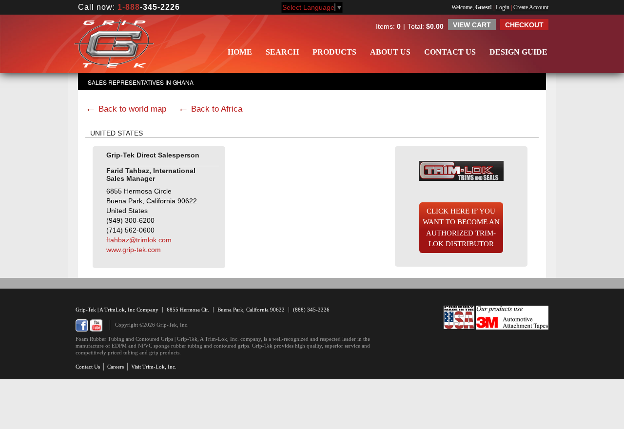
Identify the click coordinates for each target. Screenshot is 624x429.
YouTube (96, 325)
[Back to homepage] (114, 44)
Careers (115, 367)
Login (502, 7)
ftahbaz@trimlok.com (139, 240)
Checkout (524, 25)
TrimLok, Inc (120, 309)
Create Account (530, 7)
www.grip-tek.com (133, 250)
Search (282, 52)
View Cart (472, 25)
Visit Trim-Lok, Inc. (153, 367)
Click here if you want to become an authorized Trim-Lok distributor (461, 227)
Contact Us (450, 52)
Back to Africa (216, 109)
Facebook (82, 325)
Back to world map (132, 109)
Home (240, 52)
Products (334, 52)
